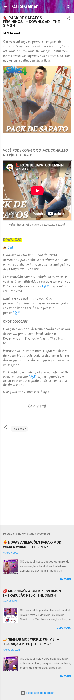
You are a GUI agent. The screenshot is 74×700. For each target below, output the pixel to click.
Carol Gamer (25, 6)
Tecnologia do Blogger (39, 693)
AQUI (45, 286)
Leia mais (64, 579)
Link (10, 247)
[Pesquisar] (68, 7)
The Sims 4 (19, 428)
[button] (68, 19)
